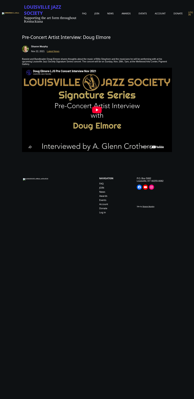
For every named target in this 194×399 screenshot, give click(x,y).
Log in (190, 13)
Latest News (53, 51)
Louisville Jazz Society (42, 10)
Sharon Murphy (148, 207)
